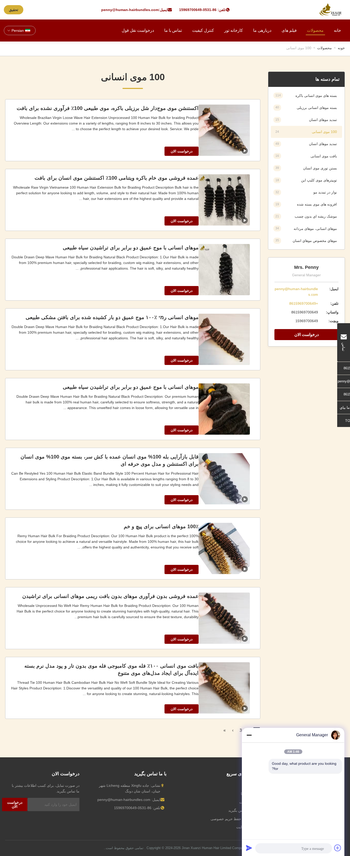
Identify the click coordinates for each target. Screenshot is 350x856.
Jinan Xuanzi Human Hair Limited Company (214, 848)
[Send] (249, 847)
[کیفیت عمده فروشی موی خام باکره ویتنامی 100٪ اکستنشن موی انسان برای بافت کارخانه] (224, 200)
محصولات (315, 30)
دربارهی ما (262, 30)
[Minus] (249, 735)
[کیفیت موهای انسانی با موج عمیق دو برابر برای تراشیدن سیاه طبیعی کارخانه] (224, 269)
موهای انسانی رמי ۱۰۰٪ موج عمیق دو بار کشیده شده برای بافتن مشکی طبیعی (112, 317)
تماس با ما (173, 30)
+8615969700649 (303, 303)
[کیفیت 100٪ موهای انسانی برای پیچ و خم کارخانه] (224, 548)
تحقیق (13, 10)
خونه (341, 48)
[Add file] (337, 847)
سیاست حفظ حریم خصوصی (232, 819)
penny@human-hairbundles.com (130, 10)
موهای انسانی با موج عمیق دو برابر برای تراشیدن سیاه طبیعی (131, 247)
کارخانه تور (233, 30)
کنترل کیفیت (203, 30)
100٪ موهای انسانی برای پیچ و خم (161, 526)
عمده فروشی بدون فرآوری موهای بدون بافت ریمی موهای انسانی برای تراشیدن (110, 596)
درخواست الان (306, 334)
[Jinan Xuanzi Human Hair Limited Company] (330, 9)
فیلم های (289, 30)
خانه (337, 30)
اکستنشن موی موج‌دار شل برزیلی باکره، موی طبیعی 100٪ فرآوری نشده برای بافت (108, 108)
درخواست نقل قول (138, 30)
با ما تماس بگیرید (241, 810)
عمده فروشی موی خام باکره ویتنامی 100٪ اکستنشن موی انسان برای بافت (117, 178)
